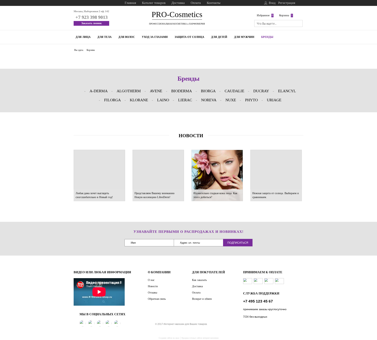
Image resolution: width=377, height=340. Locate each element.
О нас (151, 280)
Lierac (185, 100)
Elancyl (287, 91)
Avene (156, 91)
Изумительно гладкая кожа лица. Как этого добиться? (215, 195)
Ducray (261, 91)
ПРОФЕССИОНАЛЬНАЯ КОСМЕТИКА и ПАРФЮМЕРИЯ (177, 24)
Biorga (208, 91)
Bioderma (181, 91)
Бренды (267, 37)
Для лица (83, 37)
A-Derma (99, 91)
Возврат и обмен (202, 298)
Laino (163, 100)
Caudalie (234, 91)
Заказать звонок (91, 23)
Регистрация (286, 3)
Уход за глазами (155, 37)
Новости (153, 286)
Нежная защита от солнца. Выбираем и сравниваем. (275, 195)
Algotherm (129, 91)
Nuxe (230, 100)
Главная (130, 3)
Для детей (219, 37)
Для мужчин (244, 37)
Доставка (178, 3)
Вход (272, 3)
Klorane (139, 100)
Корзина (284, 15)
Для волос (126, 37)
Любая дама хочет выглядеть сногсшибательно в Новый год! (94, 195)
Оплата (196, 3)
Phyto (251, 100)
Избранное (263, 15)
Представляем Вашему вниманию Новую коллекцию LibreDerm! (154, 195)
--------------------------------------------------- (177, 19)
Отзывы (152, 292)
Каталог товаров (154, 3)
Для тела (104, 37)
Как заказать (199, 280)
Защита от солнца (189, 37)
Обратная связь (157, 298)
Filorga (112, 100)
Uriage (274, 100)
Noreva (208, 100)
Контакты (213, 3)
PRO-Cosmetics (177, 14)
